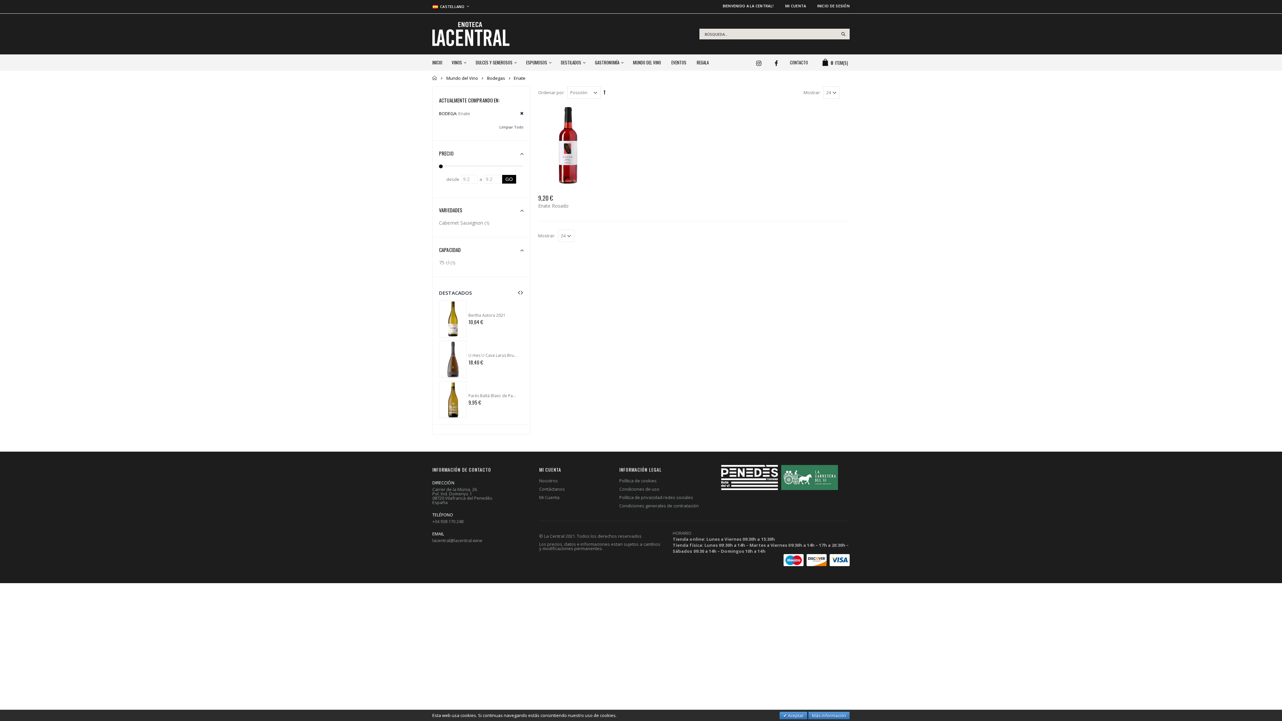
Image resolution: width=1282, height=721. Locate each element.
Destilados (571, 62)
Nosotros (548, 481)
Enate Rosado (553, 206)
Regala (703, 62)
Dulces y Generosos (494, 62)
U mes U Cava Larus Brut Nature (492, 355)
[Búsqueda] (843, 34)
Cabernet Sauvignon (461, 223)
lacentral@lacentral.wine (457, 540)
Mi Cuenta (549, 497)
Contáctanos (552, 489)
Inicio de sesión (833, 5)
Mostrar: (812, 92)
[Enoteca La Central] (470, 34)
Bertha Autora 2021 (486, 315)
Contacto (799, 62)
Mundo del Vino (647, 62)
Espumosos (536, 62)
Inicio (434, 78)
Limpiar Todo (511, 127)
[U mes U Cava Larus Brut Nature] (452, 359)
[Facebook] (779, 60)
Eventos (678, 62)
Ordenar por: (551, 92)
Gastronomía (607, 62)
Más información (829, 715)
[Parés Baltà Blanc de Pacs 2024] (452, 400)
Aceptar (795, 715)
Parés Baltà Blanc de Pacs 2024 (492, 396)
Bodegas (496, 78)
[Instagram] (761, 60)
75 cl (444, 262)
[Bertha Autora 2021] (452, 319)
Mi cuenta (795, 5)
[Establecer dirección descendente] (605, 92)
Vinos (457, 62)
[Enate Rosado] (568, 145)
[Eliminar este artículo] (519, 113)
